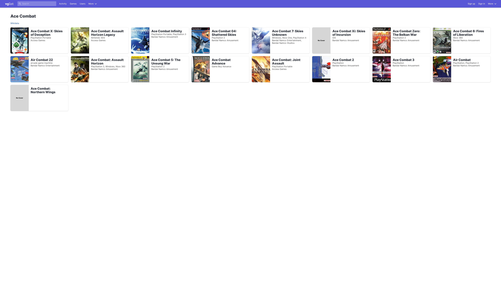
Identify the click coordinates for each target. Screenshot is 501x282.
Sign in (481, 3)
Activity (63, 3)
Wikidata (14, 23)
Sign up (471, 3)
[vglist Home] (9, 4)
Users (82, 3)
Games (73, 3)
